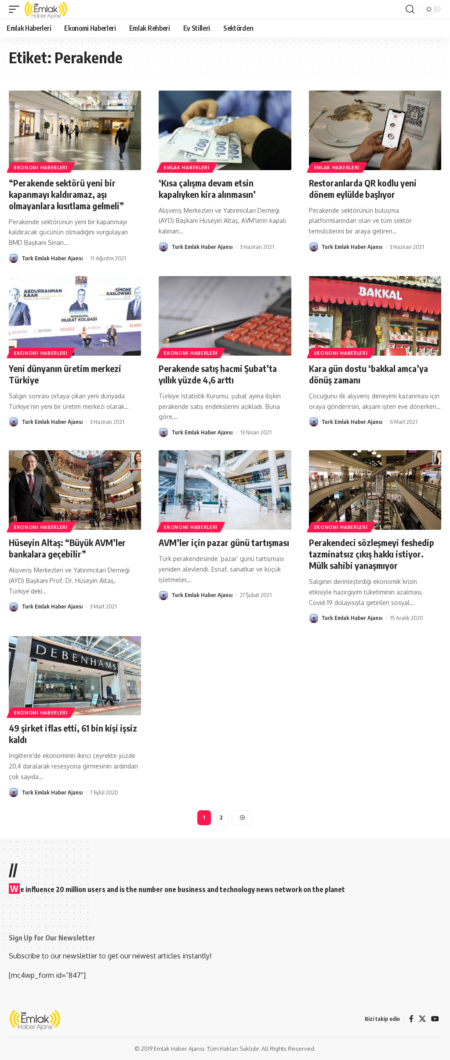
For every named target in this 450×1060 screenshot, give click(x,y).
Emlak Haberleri (187, 167)
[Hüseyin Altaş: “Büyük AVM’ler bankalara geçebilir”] (75, 490)
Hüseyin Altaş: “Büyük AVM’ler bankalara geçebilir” (67, 548)
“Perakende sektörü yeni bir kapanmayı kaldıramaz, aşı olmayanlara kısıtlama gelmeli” (66, 194)
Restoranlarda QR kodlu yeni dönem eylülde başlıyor (363, 188)
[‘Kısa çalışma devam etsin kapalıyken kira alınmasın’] (225, 130)
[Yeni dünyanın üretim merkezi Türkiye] (75, 316)
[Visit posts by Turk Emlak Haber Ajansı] (13, 258)
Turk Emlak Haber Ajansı (52, 258)
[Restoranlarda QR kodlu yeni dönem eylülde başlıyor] (375, 130)
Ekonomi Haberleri (41, 167)
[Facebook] (411, 1019)
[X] (422, 1019)
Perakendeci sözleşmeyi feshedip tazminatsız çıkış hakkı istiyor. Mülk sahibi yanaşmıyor (371, 554)
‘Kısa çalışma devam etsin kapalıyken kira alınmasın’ (207, 188)
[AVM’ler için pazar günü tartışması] (225, 490)
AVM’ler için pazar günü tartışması (224, 542)
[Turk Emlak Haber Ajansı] (46, 9)
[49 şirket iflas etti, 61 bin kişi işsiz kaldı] (75, 676)
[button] (16, 9)
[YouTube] (435, 1019)
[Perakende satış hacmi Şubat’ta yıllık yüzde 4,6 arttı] (225, 316)
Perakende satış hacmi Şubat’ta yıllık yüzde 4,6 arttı (218, 374)
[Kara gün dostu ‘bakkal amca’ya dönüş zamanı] (375, 316)
